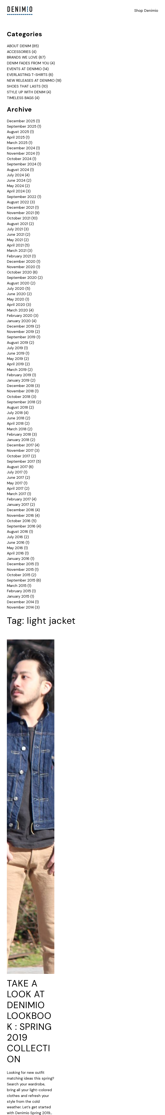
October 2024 (19, 158)
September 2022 (21, 196)
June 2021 (15, 234)
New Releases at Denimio (31, 80)
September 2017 (21, 461)
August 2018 (17, 407)
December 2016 (20, 510)
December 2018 (20, 385)
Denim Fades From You (28, 63)
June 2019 (15, 353)
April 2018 (15, 423)
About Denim (19, 46)
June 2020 (16, 294)
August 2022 (18, 202)
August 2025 (18, 131)
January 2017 (18, 504)
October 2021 (18, 218)
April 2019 (15, 364)
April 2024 (16, 191)
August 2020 (18, 283)
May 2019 (15, 358)
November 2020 (21, 266)
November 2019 (20, 331)
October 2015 (18, 575)
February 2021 (19, 256)
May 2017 (15, 483)
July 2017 (15, 472)
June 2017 (15, 477)
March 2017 (16, 493)
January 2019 (18, 380)
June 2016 (15, 542)
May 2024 (15, 185)
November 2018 (20, 391)
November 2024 (21, 153)
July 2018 (15, 412)
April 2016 (15, 553)
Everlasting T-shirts (27, 74)
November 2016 (20, 515)
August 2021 (17, 223)
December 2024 (21, 148)
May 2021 (15, 239)
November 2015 (20, 569)
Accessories (19, 51)
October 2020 (19, 272)
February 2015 (19, 591)
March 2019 (17, 369)
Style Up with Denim (26, 92)
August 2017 (17, 466)
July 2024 (15, 175)
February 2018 (19, 434)
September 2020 (22, 277)
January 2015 (18, 596)
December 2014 (20, 602)
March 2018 (16, 429)
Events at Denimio (24, 68)
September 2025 (21, 126)
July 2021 (15, 229)
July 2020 (15, 288)
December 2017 (20, 445)
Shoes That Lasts (24, 86)
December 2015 (20, 564)
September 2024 (21, 164)
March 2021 (16, 250)
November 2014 (20, 607)
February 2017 (19, 499)
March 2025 (17, 142)
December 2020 (21, 261)
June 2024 (16, 180)
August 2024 (18, 169)
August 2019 (17, 342)
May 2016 (15, 547)
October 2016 (19, 520)
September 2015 (21, 580)
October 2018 (18, 396)
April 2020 (16, 304)
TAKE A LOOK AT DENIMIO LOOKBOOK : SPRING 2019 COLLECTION (29, 1021)
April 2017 (15, 488)
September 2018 (21, 402)
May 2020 (15, 299)
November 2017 (20, 450)
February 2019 (19, 375)
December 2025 (21, 121)
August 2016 (17, 531)
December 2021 (20, 207)
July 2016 (15, 537)
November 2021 (20, 212)
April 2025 (16, 137)
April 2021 (15, 245)
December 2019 (20, 326)
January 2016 (18, 558)
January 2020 (19, 321)
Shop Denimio (146, 10)
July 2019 (15, 348)
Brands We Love (22, 57)
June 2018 (15, 418)
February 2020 (19, 315)
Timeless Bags (20, 97)
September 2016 (21, 526)
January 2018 (18, 439)
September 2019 (21, 337)
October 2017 (18, 456)
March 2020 (17, 310)
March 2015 (16, 585)
